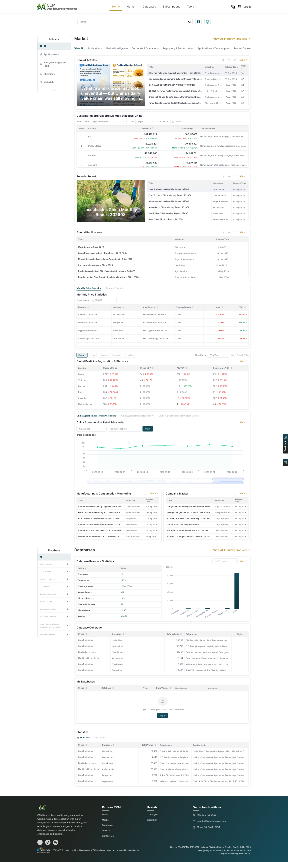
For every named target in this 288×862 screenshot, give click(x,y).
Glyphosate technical (88, 330)
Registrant (116, 355)
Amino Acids (118, 658)
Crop (93, 355)
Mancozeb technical (87, 322)
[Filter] (229, 60)
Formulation (129, 355)
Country (82, 355)
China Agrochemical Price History (137, 415)
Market (131, 6)
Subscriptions (171, 6)
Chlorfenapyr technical (89, 338)
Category (103, 355)
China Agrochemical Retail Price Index (96, 415)
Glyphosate (117, 664)
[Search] (235, 60)
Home (116, 6)
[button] (54, 564)
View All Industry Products (230, 38)
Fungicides (117, 670)
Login (247, 6)
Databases (149, 6)
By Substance (83, 737)
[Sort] (223, 60)
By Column (100, 737)
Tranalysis (152, 814)
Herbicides (117, 640)
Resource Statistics (115, 288)
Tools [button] (190, 6)
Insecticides (117, 646)
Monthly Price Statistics (88, 288)
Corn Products (118, 652)
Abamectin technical (87, 314)
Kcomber (152, 819)
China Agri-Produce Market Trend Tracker (179, 415)
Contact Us (108, 835)
